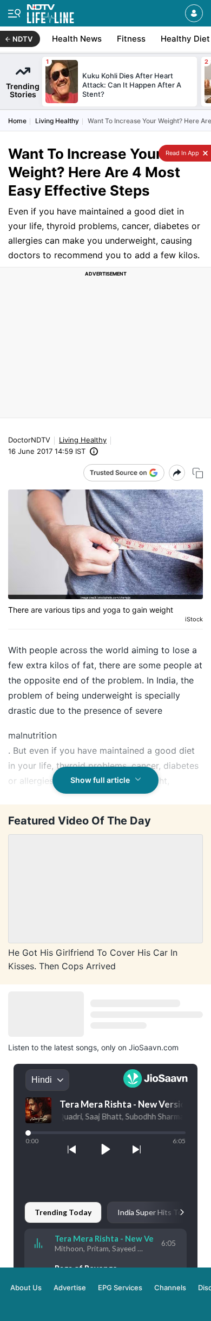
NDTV (22, 39)
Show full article (100, 779)
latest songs (75, 1047)
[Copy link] (198, 473)
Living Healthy (57, 121)
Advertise (70, 1287)
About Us (26, 1287)
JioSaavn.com (154, 1047)
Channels (170, 1287)
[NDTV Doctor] (50, 11)
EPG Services (120, 1287)
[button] (194, 13)
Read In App (181, 153)
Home (17, 121)
